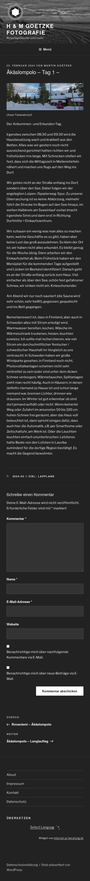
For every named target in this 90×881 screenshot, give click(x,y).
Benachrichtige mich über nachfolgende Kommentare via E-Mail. (37, 654)
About (11, 775)
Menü (47, 49)
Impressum (15, 784)
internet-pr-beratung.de (68, 838)
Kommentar (16, 518)
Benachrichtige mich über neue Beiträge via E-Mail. (42, 676)
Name (12, 579)
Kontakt (13, 793)
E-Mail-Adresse (19, 601)
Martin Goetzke (58, 65)
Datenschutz (16, 802)
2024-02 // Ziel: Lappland (34, 476)
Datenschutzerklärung (22, 865)
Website (13, 624)
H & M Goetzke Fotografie (30, 29)
